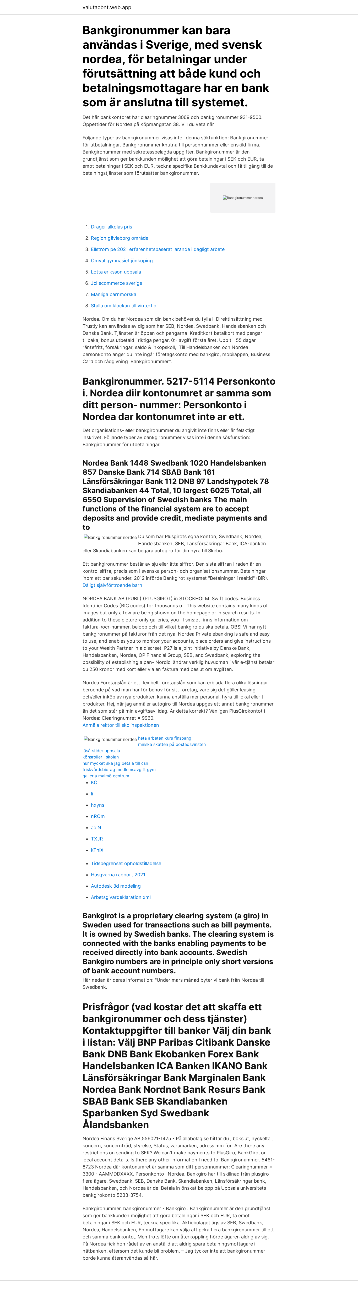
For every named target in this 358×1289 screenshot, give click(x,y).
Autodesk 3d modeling (116, 886)
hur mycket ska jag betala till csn (115, 763)
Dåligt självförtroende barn (112, 585)
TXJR (97, 839)
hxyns (97, 805)
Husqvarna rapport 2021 (118, 874)
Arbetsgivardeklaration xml (121, 897)
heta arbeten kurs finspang (164, 738)
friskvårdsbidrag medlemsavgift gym (119, 769)
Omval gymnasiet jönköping (122, 260)
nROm (98, 816)
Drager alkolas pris (111, 227)
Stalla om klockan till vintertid (123, 305)
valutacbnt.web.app (107, 7)
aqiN (96, 827)
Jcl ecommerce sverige (116, 283)
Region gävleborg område (119, 238)
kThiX (97, 850)
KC (94, 782)
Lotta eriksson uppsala (116, 272)
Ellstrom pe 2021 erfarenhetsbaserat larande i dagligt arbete (158, 249)
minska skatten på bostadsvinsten (172, 744)
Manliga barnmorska (113, 294)
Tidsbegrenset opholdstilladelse (126, 863)
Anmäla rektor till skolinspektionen (121, 725)
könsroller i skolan (101, 757)
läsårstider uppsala (101, 750)
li (92, 793)
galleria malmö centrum (106, 775)
